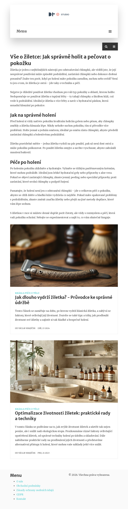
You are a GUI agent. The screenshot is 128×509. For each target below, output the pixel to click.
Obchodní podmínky (28, 485)
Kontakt (21, 498)
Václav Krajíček (26, 328)
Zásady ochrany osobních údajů (35, 490)
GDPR (19, 494)
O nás (19, 481)
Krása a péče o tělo (27, 293)
